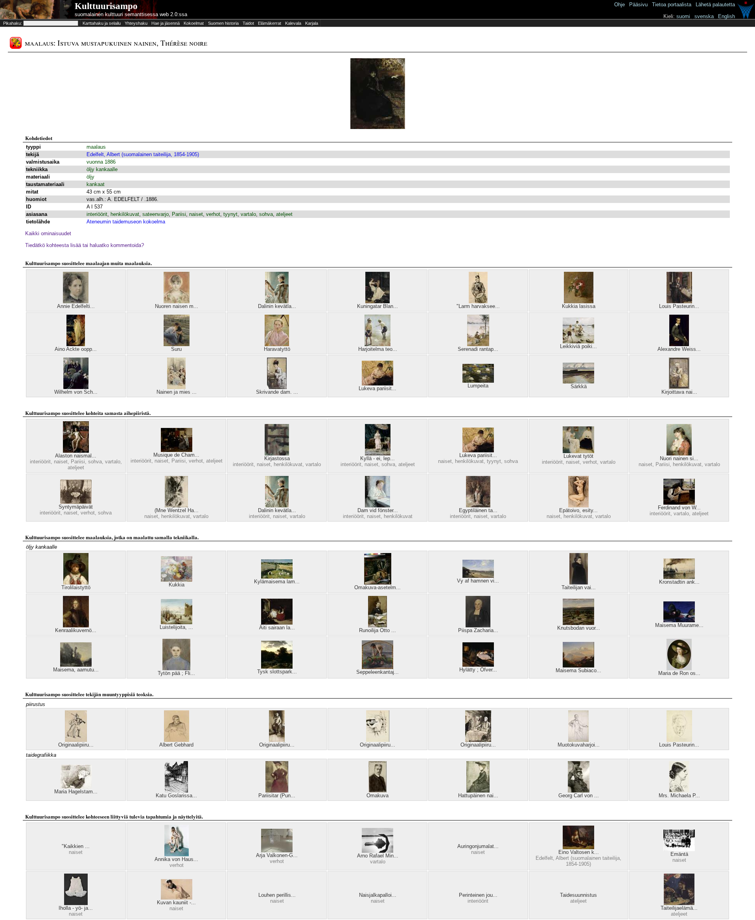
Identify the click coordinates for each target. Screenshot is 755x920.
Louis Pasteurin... (679, 306)
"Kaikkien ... (76, 846)
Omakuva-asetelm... (377, 587)
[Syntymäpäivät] (76, 502)
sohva (266, 214)
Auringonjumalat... (478, 846)
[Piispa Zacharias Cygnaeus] (478, 626)
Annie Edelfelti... (76, 306)
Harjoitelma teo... (377, 349)
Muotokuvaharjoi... (579, 745)
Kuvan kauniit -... (176, 902)
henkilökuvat (124, 214)
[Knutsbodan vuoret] (578, 623)
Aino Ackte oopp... (76, 349)
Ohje (619, 4)
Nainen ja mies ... (177, 392)
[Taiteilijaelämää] (679, 903)
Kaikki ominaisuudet (48, 233)
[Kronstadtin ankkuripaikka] (679, 577)
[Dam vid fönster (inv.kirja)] (377, 506)
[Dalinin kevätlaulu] (277, 301)
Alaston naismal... (75, 456)
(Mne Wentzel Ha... (177, 510)
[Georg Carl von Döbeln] (578, 791)
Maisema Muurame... (679, 625)
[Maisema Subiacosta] (578, 666)
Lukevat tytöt (578, 456)
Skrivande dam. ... (277, 392)
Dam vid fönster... (377, 510)
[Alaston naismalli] (76, 451)
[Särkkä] (578, 382)
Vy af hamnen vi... (478, 581)
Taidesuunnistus (578, 895)
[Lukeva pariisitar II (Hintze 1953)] (377, 384)
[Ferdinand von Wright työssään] (679, 503)
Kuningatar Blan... (377, 306)
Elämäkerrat (269, 23)
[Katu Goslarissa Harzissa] (176, 791)
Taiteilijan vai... (579, 587)
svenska (704, 16)
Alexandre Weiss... (679, 349)
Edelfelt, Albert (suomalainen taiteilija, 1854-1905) (143, 154)
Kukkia (176, 585)
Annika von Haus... (176, 859)
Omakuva (377, 795)
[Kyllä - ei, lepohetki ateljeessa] (377, 454)
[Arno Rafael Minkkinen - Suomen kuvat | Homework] (377, 851)
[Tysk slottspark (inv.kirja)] (277, 667)
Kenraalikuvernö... (75, 630)
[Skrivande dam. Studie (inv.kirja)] (277, 387)
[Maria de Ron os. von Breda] (679, 668)
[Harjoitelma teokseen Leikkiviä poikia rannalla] (377, 344)
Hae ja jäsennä (165, 23)
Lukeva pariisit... (377, 388)
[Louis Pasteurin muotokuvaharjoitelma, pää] (679, 740)
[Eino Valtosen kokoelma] (578, 847)
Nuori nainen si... (679, 458)
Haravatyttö (277, 349)
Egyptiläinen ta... (478, 510)
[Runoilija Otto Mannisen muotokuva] (377, 626)
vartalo (248, 214)
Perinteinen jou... (478, 895)
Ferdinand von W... (679, 508)
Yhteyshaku (136, 23)
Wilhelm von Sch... (76, 392)
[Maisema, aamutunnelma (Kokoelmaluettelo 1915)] (76, 665)
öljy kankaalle (102, 169)
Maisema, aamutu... (76, 670)
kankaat (96, 184)
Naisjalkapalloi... (377, 895)
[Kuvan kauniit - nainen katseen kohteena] (176, 898)
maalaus (96, 147)
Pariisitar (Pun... (276, 795)
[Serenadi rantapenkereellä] (478, 344)
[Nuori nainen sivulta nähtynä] (679, 454)
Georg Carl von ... (578, 795)
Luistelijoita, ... (176, 627)
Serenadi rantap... (478, 349)
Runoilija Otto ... (377, 630)
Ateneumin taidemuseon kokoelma (126, 222)
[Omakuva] (377, 791)
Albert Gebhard (176, 745)
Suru (176, 349)
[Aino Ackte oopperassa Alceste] (75, 344)
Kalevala (293, 23)
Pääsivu (638, 4)
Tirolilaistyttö (75, 587)
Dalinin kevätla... (277, 306)
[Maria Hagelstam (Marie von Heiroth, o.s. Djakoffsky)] (76, 787)
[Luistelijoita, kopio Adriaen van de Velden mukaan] (176, 622)
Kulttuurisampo (106, 6)
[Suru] (177, 344)
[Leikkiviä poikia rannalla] (578, 342)
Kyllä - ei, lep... (377, 458)
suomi (683, 16)
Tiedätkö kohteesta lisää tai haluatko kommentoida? (84, 245)
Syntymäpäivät (76, 507)
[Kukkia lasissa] (578, 301)
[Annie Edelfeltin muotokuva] (75, 301)
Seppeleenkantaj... (377, 672)
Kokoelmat (194, 23)
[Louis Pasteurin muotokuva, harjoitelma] (679, 301)
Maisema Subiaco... (578, 670)
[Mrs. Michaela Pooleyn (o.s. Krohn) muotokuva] (679, 791)
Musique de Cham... (176, 455)
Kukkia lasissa (578, 306)
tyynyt (230, 214)
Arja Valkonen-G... (277, 855)
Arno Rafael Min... (377, 856)
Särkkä (579, 386)
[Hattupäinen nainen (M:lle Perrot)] (478, 791)
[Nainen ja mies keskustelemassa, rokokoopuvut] (176, 387)
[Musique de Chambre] (176, 450)
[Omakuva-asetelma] (377, 583)
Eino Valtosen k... (578, 852)
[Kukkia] (176, 580)
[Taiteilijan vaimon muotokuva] (578, 583)
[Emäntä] (679, 849)
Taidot (248, 23)
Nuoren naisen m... (176, 306)
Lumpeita (478, 386)
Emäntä (679, 854)
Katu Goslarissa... (176, 795)
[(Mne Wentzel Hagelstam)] (176, 506)
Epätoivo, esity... (578, 510)
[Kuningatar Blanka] (377, 301)
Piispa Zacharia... (478, 630)
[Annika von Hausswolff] (176, 854)
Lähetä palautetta (715, 4)
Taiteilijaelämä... (679, 908)
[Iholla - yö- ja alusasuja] (76, 903)
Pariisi (179, 214)
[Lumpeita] (478, 381)
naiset (196, 214)
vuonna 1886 (101, 162)
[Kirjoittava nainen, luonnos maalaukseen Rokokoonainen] (679, 387)
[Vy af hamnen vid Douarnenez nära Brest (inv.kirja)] (478, 576)
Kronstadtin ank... (679, 582)
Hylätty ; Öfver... (478, 670)
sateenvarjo (155, 214)
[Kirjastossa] (277, 454)
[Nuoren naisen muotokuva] (177, 301)
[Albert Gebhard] (176, 740)
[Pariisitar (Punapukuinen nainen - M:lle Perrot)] (276, 791)
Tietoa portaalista (671, 4)
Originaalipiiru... (76, 745)
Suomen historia (223, 23)
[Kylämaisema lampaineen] (277, 577)
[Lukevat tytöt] (578, 451)
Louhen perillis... (277, 895)
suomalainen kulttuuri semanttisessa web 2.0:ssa (131, 14)
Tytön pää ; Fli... (176, 673)
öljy (90, 177)
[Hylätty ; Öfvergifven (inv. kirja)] (478, 665)
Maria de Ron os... (679, 673)
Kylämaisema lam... (277, 581)
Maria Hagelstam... (76, 792)
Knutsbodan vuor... (578, 628)
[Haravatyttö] (277, 344)
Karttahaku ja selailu (102, 23)
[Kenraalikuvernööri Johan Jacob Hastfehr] (76, 626)
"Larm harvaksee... (478, 306)
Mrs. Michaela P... (679, 795)
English (726, 16)
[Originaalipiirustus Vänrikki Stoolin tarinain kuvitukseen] (76, 740)
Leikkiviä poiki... (578, 346)
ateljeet (284, 214)
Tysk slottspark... (277, 672)
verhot (213, 214)
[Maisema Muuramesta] (679, 620)
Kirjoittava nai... (679, 392)
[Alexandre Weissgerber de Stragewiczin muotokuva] (679, 344)
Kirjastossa (277, 458)
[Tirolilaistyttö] (75, 583)
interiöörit (97, 214)
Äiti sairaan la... (277, 628)
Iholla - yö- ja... (76, 908)
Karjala (311, 23)
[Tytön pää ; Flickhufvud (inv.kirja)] (176, 668)
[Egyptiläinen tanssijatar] (478, 506)
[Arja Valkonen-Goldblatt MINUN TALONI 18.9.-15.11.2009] (277, 851)
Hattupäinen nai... (478, 795)
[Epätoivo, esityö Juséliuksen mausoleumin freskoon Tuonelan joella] (578, 506)
